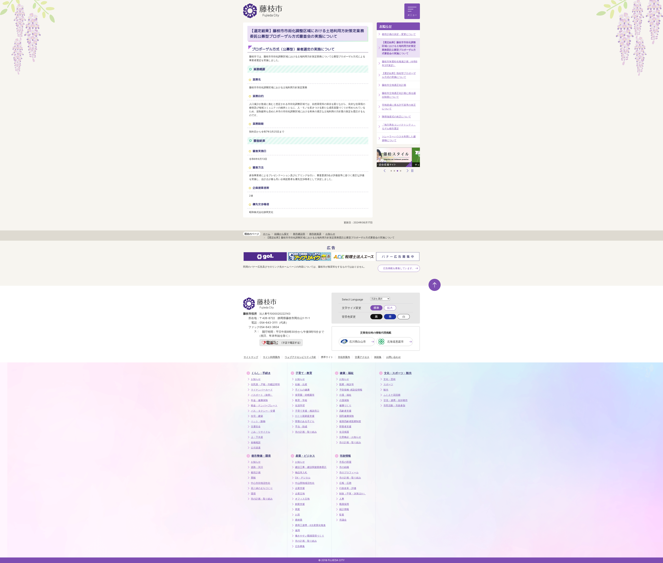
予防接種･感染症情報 (350, 389)
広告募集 (300, 546)
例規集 (377, 357)
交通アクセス (362, 357)
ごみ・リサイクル (260, 431)
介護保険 (344, 400)
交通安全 (256, 426)
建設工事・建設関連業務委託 (310, 467)
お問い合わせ (393, 357)
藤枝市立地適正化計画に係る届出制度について (399, 95)
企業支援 (300, 488)
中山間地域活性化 (304, 483)
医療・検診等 (346, 384)
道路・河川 (257, 467)
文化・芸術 (389, 379)
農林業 (298, 519)
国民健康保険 (346, 416)
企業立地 (300, 493)
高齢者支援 (345, 410)
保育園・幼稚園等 (304, 395)
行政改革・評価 (347, 488)
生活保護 (344, 431)
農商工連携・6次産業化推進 (310, 525)
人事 (341, 498)
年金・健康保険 (259, 400)
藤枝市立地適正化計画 (394, 84)
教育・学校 (301, 400)
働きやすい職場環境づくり (309, 535)
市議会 (343, 519)
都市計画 (256, 472)
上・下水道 (257, 437)
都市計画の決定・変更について (399, 34)
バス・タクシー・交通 (263, 410)
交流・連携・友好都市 (395, 400)
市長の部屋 (345, 462)
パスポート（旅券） (262, 395)
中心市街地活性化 (260, 483)
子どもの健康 (302, 389)
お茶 (297, 514)
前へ (385, 170)
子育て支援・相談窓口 (307, 410)
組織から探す (281, 233)
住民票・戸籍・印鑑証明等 (265, 384)
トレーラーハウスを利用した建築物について (399, 138)
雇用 (297, 530)
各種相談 (256, 442)
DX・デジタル (302, 477)
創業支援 (300, 504)
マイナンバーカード (262, 389)
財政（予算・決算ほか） (352, 493)
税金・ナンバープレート (264, 405)
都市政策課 (315, 233)
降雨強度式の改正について (396, 116)
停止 (412, 170)
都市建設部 (299, 233)
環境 (253, 493)
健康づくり (345, 405)
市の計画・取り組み (306, 431)
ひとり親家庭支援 (304, 416)
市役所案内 (344, 357)
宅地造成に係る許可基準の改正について (399, 106)
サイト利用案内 (271, 357)
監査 (341, 514)
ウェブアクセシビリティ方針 (300, 357)
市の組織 (344, 467)
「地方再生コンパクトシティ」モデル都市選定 (399, 126)
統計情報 (344, 509)
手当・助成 (301, 426)
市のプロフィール (349, 472)
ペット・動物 (258, 421)
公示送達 (256, 447)
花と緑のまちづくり (262, 488)
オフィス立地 (302, 498)
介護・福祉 (345, 395)
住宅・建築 (257, 416)
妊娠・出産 (301, 384)
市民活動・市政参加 (394, 405)
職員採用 (344, 504)
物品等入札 (301, 472)
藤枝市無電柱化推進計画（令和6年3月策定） (399, 63)
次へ (408, 170)
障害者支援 (345, 426)
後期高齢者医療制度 (350, 421)
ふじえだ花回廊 (391, 395)
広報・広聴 (345, 483)
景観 (253, 477)
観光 (385, 389)
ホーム (266, 233)
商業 (297, 509)
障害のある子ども (304, 421)
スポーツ (388, 384)
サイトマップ (251, 357)
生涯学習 (300, 405)
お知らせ (385, 26)
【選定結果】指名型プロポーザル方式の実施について (399, 75)
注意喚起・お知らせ (350, 437)
